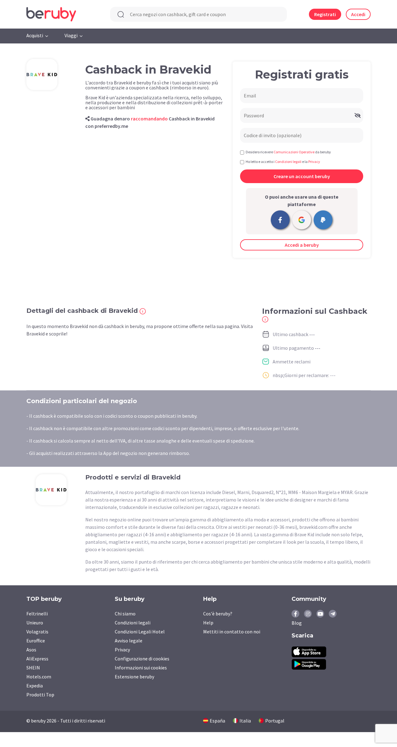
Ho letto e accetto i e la (283, 161)
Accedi (358, 14)
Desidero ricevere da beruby (288, 152)
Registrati (325, 14)
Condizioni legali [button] (288, 161)
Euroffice (35, 640)
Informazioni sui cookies (141, 667)
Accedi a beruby (302, 245)
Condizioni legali (132, 622)
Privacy (122, 649)
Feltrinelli (37, 613)
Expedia (34, 685)
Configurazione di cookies (142, 658)
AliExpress (37, 658)
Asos (31, 649)
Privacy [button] (314, 161)
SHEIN (33, 667)
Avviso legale (128, 640)
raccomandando (149, 118)
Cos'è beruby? (217, 613)
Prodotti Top (40, 694)
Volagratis (37, 631)
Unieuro (34, 622)
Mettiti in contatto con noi (231, 631)
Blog (297, 623)
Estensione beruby (134, 676)
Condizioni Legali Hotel (140, 631)
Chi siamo (125, 613)
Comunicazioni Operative (294, 152)
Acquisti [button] (34, 35)
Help (208, 622)
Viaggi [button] (71, 35)
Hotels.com (38, 676)
